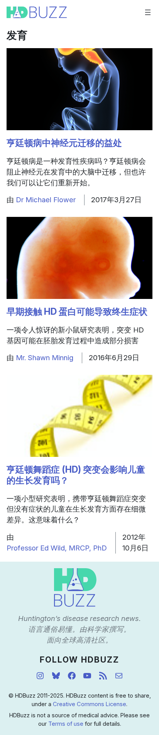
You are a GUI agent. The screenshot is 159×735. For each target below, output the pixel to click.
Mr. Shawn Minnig (44, 357)
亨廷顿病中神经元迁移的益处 (64, 143)
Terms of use (65, 723)
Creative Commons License (89, 704)
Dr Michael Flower (46, 199)
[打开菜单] (147, 12)
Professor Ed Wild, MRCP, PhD (57, 548)
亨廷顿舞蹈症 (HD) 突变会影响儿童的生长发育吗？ (76, 475)
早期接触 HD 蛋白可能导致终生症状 (77, 311)
